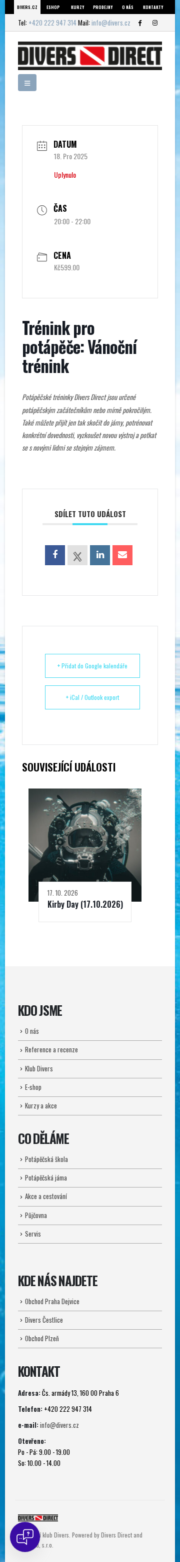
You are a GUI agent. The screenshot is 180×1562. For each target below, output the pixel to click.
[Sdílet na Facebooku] (55, 555)
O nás (128, 7)
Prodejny (102, 7)
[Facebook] (139, 22)
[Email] (122, 555)
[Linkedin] (100, 555)
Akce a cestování (46, 1196)
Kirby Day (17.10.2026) (85, 904)
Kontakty (153, 7)
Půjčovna (36, 1215)
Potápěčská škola (46, 1159)
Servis (33, 1234)
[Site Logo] (90, 56)
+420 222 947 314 (52, 23)
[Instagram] (155, 22)
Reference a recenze (51, 1049)
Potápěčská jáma (46, 1178)
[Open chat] (25, 1537)
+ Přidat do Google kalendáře (93, 665)
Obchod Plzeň (42, 1338)
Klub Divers (39, 1068)
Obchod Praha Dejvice (52, 1301)
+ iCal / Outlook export (92, 697)
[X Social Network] (78, 555)
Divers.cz (27, 7)
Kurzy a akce (41, 1105)
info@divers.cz (111, 23)
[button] (27, 82)
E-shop (33, 1087)
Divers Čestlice (44, 1320)
